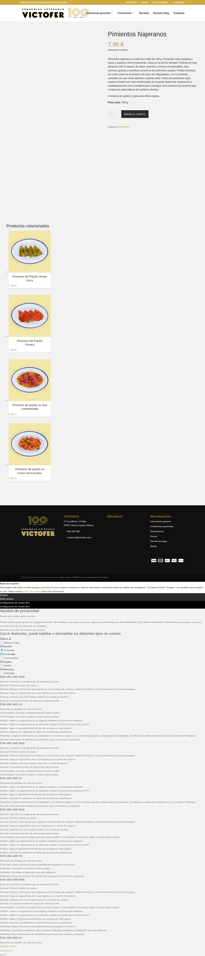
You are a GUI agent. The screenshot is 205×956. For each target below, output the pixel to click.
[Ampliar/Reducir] (1, 950)
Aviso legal (65, 577)
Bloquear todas (11, 642)
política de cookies (31, 591)
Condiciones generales (161, 526)
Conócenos (125, 13)
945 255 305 (131, 2)
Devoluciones (157, 531)
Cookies (103, 577)
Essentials (9, 650)
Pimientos (124, 126)
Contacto (178, 13)
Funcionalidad (11, 658)
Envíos (153, 536)
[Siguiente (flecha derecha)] (4, 954)
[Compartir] (7, 950)
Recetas (144, 13)
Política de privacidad (85, 577)
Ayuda (145, 2)
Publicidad (9, 673)
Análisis (8, 665)
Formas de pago (158, 541)
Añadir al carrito (135, 114)
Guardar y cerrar (8, 946)
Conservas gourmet (98, 13)
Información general (160, 521)
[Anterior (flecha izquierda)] (1, 954)
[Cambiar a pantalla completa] (4, 950)
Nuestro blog (161, 13)
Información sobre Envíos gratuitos (36, 2)
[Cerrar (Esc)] (11, 950)
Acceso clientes (160, 2)
